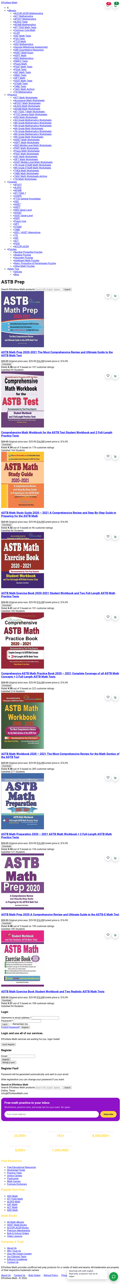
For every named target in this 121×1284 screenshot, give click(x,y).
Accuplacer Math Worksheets (29, 100)
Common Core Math (24, 30)
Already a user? (8, 1062)
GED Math (12, 1196)
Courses (12, 181)
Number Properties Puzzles (28, 252)
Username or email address (16, 1017)
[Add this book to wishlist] (108, 295)
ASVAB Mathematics (25, 24)
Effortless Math (9, 2)
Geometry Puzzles (23, 257)
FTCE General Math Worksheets (30, 114)
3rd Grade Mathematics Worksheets (32, 120)
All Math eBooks (15, 1222)
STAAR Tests (21, 83)
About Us (12, 1248)
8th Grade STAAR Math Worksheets (32, 167)
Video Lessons (14, 1236)
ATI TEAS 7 (20, 193)
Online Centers (14, 1175)
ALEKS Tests (21, 21)
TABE (17, 229)
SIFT (16, 224)
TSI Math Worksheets (25, 179)
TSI (16, 235)
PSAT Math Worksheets (26, 153)
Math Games (14, 1181)
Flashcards (13, 1178)
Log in (4, 1024)
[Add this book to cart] (115, 296)
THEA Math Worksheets (26, 170)
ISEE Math (12, 1210)
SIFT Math (19, 78)
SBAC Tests (20, 75)
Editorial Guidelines (17, 1259)
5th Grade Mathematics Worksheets (32, 125)
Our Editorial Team (16, 1256)
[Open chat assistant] (113, 1276)
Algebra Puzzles (22, 255)
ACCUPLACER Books (18, 1227)
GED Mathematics (23, 44)
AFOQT (18, 184)
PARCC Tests (21, 61)
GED (16, 201)
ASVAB (18, 190)
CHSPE (18, 196)
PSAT (17, 243)
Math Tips (13, 269)
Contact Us (12, 1262)
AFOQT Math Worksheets (27, 103)
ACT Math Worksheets (25, 97)
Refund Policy (51, 1275)
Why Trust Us (14, 1251)
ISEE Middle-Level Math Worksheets (32, 145)
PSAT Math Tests (23, 66)
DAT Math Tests (22, 35)
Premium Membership (18, 1230)
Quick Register (8, 1044)
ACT (16, 240)
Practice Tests (14, 1173)
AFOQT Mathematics (25, 19)
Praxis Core (20, 221)
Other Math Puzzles (24, 266)
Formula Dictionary (17, 1184)
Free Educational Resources (21, 1167)
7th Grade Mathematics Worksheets (32, 131)
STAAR (18, 226)
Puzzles (12, 249)
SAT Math (12, 1204)
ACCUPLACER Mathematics (28, 13)
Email (4, 1056)
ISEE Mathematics (23, 58)
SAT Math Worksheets (25, 156)
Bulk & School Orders (18, 1233)
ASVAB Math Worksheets (27, 108)
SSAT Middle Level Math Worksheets (33, 162)
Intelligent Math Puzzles (26, 260)
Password (7, 1020)
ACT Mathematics (23, 16)
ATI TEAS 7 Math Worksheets (29, 111)
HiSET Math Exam (23, 52)
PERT (17, 218)
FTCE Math (20, 41)
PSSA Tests (20, 69)
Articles (18, 271)
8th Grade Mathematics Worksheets (32, 134)
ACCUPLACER (21, 246)
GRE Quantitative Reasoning (29, 49)
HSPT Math (20, 55)
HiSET (17, 204)
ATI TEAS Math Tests (25, 27)
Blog (16, 274)
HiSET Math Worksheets (27, 139)
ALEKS (17, 187)
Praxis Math (20, 64)
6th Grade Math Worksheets (28, 128)
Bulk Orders (34, 1275)
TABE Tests (20, 86)
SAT (16, 238)
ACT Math (12, 1207)
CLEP (17, 33)
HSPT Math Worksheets (26, 142)
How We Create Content (19, 1253)
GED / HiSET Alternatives (27, 232)
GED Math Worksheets (26, 117)
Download (6, 364)
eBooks (12, 10)
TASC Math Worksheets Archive (30, 176)
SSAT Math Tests (23, 80)
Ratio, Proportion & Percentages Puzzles (35, 263)
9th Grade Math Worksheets (28, 137)
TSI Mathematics (23, 92)
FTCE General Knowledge (27, 198)
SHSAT (18, 212)
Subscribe (108, 1114)
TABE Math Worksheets (26, 173)
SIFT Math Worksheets (26, 159)
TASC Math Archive (24, 89)
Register (25, 1027)
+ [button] (7, 10)
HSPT (17, 207)
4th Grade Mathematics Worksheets (32, 123)
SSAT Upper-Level (23, 215)
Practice (12, 94)
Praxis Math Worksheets (27, 151)
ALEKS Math (13, 1201)
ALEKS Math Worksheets (27, 106)
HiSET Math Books (17, 1225)
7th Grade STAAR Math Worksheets (32, 165)
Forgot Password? (10, 1027)
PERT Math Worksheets (26, 148)
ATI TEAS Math (15, 1199)
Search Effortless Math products (18, 289)
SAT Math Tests (22, 72)
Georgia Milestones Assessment (31, 47)
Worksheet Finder (16, 1170)
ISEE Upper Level (23, 210)
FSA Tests (19, 38)
